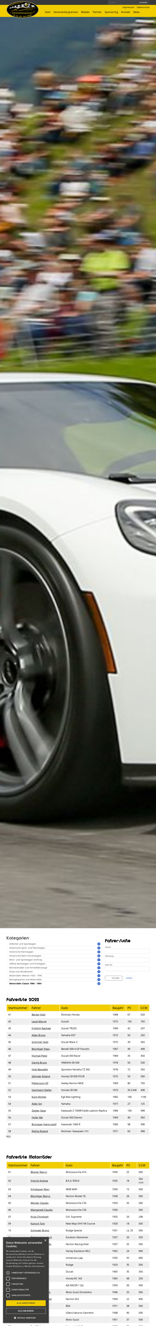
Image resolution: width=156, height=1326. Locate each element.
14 (99, 944)
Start (48, 12)
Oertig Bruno (39, 1062)
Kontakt (125, 12)
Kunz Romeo (39, 1097)
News (136, 12)
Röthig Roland (40, 1131)
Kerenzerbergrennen (66, 12)
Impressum (128, 7)
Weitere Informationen (35, 1266)
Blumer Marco (39, 1172)
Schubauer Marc (40, 1189)
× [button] (45, 1240)
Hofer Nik (37, 1117)
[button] (26, 1318)
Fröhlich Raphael (41, 1028)
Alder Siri (37, 1103)
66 (99, 956)
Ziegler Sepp (39, 1110)
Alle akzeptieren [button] (26, 1303)
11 (99, 960)
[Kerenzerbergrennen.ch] (22, 17)
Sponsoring (111, 12)
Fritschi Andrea (39, 1180)
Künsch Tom (38, 1223)
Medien (85, 12)
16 (99, 972)
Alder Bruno (39, 1035)
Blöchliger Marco (40, 1196)
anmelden (143, 2)
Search (134, 2)
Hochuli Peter (39, 1055)
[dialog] (26, 1280)
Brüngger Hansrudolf (44, 1124)
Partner (97, 12)
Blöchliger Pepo (41, 1049)
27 (99, 948)
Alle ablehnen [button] (26, 1311)
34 (99, 952)
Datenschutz (143, 7)
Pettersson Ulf (40, 1083)
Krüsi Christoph (40, 1216)
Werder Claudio (40, 1203)
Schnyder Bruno (40, 1230)
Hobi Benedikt (40, 1069)
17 (99, 968)
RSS (8, 1136)
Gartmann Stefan (42, 1090)
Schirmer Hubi (40, 1042)
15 (99, 964)
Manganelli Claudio (42, 1210)
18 (99, 983)
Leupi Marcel (39, 1021)
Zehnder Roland (41, 1076)
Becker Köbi (38, 1014)
